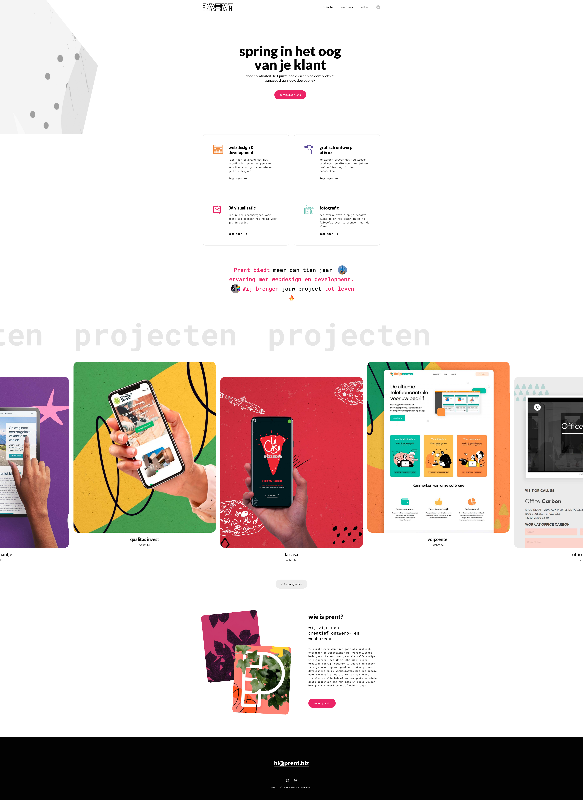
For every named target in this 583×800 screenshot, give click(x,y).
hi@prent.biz (291, 763)
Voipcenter (438, 539)
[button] (290, 94)
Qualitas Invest (144, 539)
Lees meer (235, 178)
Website (144, 545)
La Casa (291, 554)
